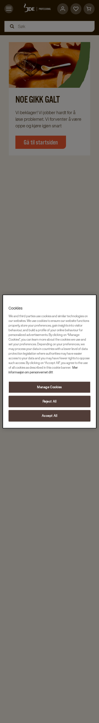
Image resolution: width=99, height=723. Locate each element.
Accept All (49, 415)
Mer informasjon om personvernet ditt (43, 370)
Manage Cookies (49, 387)
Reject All (50, 401)
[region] (49, 361)
